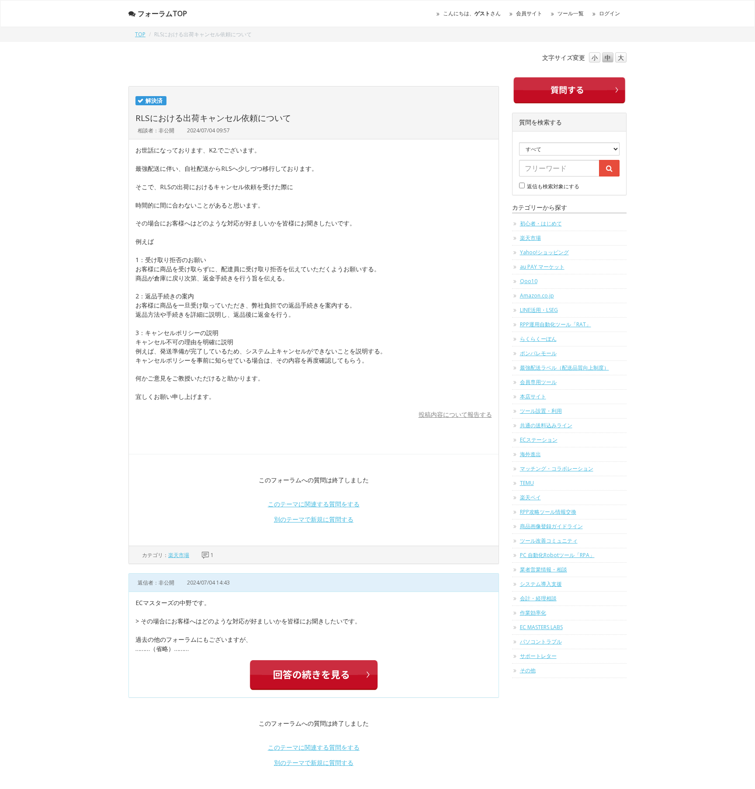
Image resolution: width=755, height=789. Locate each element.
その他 (528, 670)
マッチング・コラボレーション (556, 468)
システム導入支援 (541, 584)
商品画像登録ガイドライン (551, 526)
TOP (140, 34)
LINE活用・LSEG (539, 310)
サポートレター (538, 656)
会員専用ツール (538, 382)
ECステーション (539, 439)
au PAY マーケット (542, 266)
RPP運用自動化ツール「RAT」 (555, 324)
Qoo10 (528, 281)
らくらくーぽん (538, 339)
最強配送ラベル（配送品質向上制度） (564, 367)
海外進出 (530, 454)
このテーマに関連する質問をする (314, 504)
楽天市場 (178, 555)
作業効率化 (533, 612)
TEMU (527, 483)
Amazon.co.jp (537, 295)
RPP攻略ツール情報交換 (548, 512)
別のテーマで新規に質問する (313, 519)
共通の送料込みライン (546, 425)
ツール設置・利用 (541, 411)
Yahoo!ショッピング (544, 252)
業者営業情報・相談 (543, 569)
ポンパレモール (538, 353)
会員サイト (529, 13)
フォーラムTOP (162, 13)
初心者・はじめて (541, 223)
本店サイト (533, 396)
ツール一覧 (571, 13)
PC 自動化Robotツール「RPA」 (557, 555)
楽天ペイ (530, 497)
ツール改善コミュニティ (549, 540)
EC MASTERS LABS (541, 627)
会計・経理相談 (538, 598)
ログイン (609, 13)
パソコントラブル (541, 641)
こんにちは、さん (472, 13)
